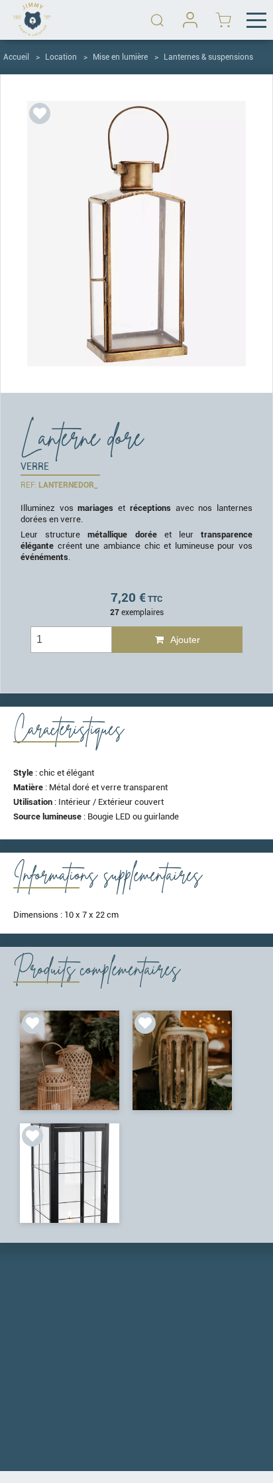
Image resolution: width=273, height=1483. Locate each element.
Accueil (16, 57)
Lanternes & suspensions (208, 57)
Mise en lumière (120, 57)
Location (61, 57)
